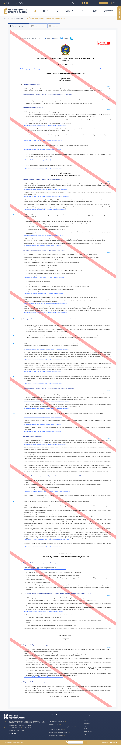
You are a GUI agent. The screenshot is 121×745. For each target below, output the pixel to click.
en (114, 3)
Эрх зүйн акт (45, 11)
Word (48, 38)
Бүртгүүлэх (93, 3)
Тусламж (75, 3)
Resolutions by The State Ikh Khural (58, 732)
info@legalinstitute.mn (24, 3)
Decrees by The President (55, 729)
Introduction (87, 723)
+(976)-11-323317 (9, 3)
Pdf (41, 38)
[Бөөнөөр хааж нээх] (71, 39)
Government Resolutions (55, 735)
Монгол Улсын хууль (17, 18)
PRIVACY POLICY (88, 731)
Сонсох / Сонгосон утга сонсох (29, 38)
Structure (86, 728)
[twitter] (12, 733)
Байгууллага (85, 11)
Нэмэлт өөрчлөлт (39, 26)
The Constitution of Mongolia (56, 721)
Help (85, 734)
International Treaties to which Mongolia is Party (61, 727)
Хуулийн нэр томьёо (69, 11)
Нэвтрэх (103, 3)
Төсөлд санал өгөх (108, 11)
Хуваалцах (65, 38)
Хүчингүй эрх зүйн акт (19, 26)
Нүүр (37, 11)
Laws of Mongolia (53, 724)
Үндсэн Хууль (94, 11)
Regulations (87, 726)
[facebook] (9, 733)
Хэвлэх (56, 38)
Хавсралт (54, 26)
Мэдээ (58, 11)
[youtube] (15, 733)
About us (86, 720)
